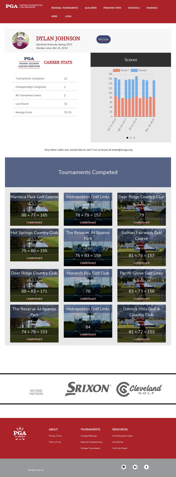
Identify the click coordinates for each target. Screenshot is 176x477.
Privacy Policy (55, 435)
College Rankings (89, 435)
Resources (120, 429)
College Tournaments (90, 448)
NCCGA (103, 39)
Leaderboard (34, 222)
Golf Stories (117, 442)
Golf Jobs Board (119, 448)
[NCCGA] (20, 433)
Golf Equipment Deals (122, 435)
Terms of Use (55, 442)
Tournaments (90, 429)
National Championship (91, 442)
